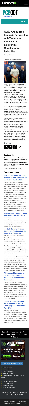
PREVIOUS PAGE (8, 16)
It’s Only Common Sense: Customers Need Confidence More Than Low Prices (15, 231)
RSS (21, 394)
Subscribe (5, 332)
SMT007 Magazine (8, 383)
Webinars (14, 337)
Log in (26, 403)
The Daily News (7, 367)
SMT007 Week (7, 369)
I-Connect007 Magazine (10, 381)
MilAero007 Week (8, 373)
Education (23, 334)
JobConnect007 (12, 334)
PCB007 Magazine (8, 385)
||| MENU (23, 21)
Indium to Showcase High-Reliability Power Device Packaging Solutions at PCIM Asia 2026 (15, 304)
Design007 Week (7, 371)
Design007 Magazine (9, 387)
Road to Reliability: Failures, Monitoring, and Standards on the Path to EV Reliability (15, 177)
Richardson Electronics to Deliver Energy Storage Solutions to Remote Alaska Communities (14, 276)
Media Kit (16, 394)
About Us (5, 392)
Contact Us (22, 392)
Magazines (14, 332)
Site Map (9, 394)
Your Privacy (14, 392)
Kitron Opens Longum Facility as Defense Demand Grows (15, 214)
